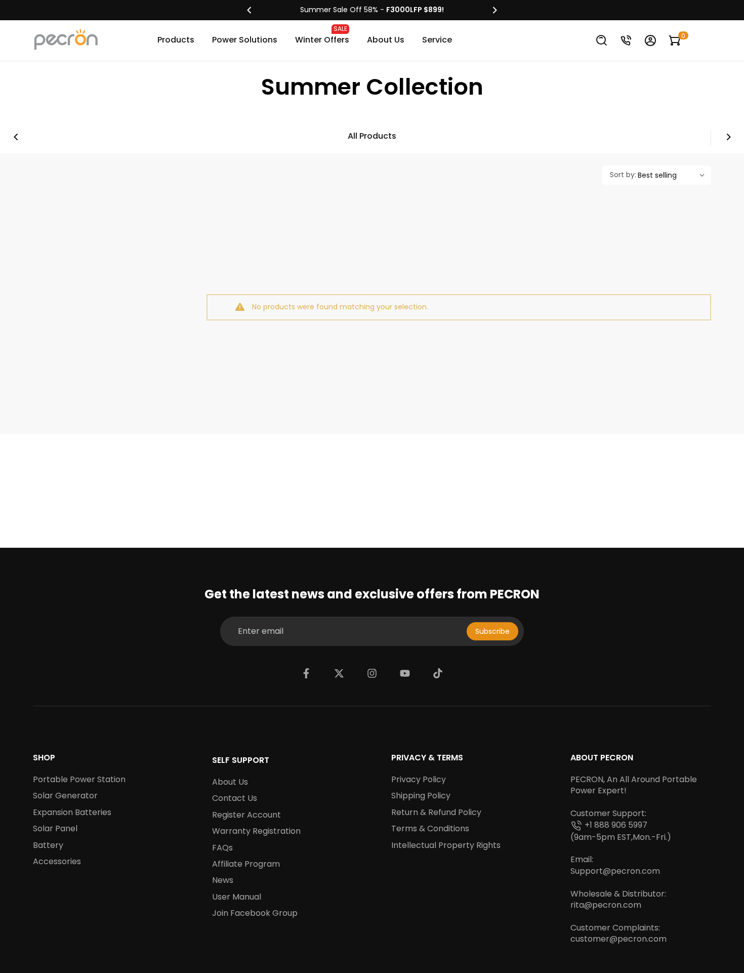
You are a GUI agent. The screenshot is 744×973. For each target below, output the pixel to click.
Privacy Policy (418, 779)
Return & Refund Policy (436, 812)
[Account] (650, 40)
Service (437, 40)
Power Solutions (244, 40)
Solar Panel (55, 828)
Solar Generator (65, 795)
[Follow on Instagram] (372, 673)
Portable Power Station (79, 779)
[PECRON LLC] (372, 10)
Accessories (57, 861)
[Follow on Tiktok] (438, 673)
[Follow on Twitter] (339, 673)
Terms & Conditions (430, 828)
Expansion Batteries (72, 812)
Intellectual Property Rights (446, 845)
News (222, 880)
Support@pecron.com (615, 871)
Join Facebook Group (255, 913)
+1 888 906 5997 (616, 825)
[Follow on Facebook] (306, 673)
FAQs (222, 848)
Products (175, 40)
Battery (48, 845)
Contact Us (234, 798)
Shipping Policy (420, 795)
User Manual (236, 897)
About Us (385, 40)
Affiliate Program (246, 864)
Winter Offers (322, 35)
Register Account (246, 815)
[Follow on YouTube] (405, 673)
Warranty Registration (256, 831)
